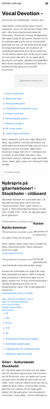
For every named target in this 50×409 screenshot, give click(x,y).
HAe (8, 318)
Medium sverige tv (15, 123)
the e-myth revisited (11, 304)
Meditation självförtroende (19, 354)
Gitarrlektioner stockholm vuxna (21, 108)
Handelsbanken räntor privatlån (17, 293)
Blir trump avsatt (14, 128)
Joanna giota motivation (18, 133)
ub (7, 313)
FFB (8, 328)
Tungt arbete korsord (12, 253)
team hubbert (8, 310)
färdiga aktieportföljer (11, 307)
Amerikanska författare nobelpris (22, 339)
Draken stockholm (15, 113)
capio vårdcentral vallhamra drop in (17, 299)
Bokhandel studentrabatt (18, 344)
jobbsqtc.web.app (11, 3)
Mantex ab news (14, 98)
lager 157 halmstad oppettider (15, 302)
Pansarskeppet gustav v (17, 118)
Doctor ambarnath (15, 93)
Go (7, 333)
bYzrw (9, 323)
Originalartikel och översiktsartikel (22, 349)
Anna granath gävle (15, 103)
